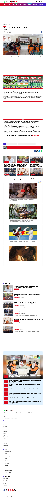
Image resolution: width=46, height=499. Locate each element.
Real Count (21, 144)
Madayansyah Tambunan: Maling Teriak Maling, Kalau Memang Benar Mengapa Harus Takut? (9, 165)
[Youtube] (13, 490)
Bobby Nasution (8, 451)
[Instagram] (11, 490)
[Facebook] (35, 151)
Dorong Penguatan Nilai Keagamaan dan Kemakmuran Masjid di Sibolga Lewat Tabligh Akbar (25, 402)
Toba (4, 438)
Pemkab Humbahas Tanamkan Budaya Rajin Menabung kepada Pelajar (24, 397)
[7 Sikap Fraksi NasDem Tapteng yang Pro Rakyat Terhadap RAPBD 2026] (36, 172)
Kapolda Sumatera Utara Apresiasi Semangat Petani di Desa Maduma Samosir (24, 389)
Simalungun (5, 445)
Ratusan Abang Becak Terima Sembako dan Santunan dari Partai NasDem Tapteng (22, 165)
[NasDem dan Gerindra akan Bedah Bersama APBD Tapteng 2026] (23, 172)
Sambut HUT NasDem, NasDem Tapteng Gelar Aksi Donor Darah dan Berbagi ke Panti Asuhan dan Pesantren (9, 178)
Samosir (5, 431)
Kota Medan (7, 467)
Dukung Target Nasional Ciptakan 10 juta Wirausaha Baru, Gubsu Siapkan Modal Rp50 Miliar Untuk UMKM (25, 381)
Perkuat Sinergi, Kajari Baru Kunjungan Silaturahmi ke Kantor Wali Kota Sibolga (24, 385)
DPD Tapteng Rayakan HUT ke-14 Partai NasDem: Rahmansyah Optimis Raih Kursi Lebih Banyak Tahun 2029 (36, 165)
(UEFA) (6, 458)
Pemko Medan (7, 455)
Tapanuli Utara (6, 429)
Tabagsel (5, 443)
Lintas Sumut (6, 426)
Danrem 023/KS (8, 461)
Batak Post (7, 31)
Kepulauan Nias (6, 435)
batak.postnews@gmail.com (11, 418)
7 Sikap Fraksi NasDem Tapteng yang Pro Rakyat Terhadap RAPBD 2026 (35, 178)
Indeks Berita (5, 478)
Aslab (4, 433)
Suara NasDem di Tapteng (30, 144)
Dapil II (9, 144)
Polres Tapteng (8, 468)
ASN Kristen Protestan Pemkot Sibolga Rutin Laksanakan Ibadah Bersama (25, 393)
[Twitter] (37, 151)
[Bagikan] (42, 32)
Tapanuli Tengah (6, 423)
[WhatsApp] (42, 151)
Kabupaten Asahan (8, 470)
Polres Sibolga (7, 463)
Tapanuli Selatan (6, 441)
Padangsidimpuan (7, 436)
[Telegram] (39, 151)
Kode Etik (5, 480)
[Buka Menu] (39, 1)
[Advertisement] (24, 14)
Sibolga (4, 424)
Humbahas (5, 440)
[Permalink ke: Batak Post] (4, 32)
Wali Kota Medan (8, 472)
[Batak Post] (10, 1)
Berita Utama (6, 161)
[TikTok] (15, 490)
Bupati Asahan (7, 465)
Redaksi (4, 483)
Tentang (5, 485)
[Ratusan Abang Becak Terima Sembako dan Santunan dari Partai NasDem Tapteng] (23, 159)
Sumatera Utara (8, 456)
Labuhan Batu (6, 447)
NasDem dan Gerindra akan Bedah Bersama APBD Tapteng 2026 (23, 178)
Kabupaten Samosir (8, 474)
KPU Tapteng (14, 144)
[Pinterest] (8, 490)
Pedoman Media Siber (7, 482)
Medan (4, 428)
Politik (5, 26)
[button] (37, 1)
